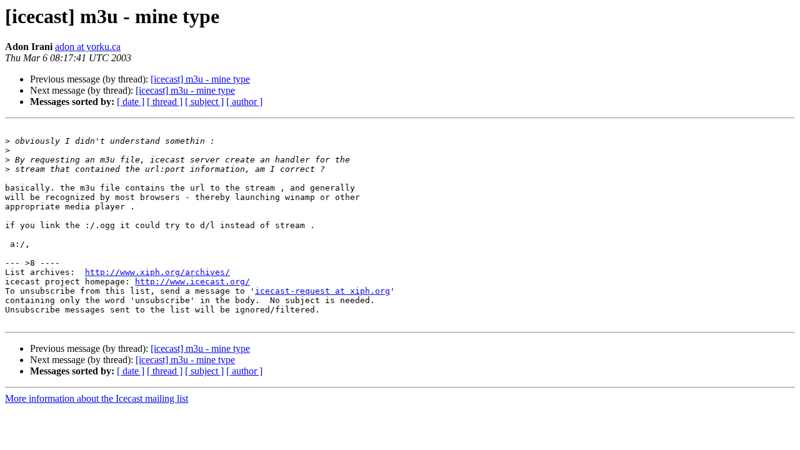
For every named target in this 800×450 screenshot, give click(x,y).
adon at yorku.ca (88, 46)
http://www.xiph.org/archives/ (157, 272)
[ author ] (244, 101)
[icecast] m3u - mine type (200, 79)
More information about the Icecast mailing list (96, 398)
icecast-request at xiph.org (322, 291)
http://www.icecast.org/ (192, 281)
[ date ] (130, 101)
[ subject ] (204, 101)
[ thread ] (164, 101)
